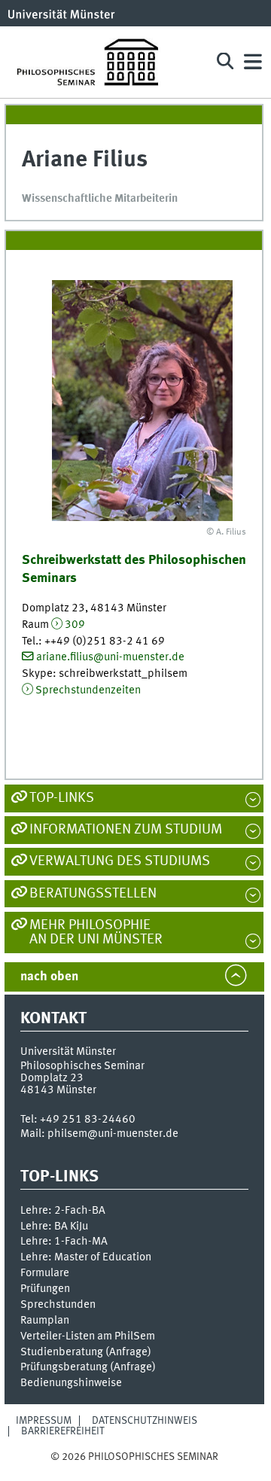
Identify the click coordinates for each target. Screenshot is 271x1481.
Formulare (44, 1273)
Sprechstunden (58, 1305)
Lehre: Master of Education (85, 1257)
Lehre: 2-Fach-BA (62, 1211)
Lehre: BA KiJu (54, 1226)
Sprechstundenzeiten (88, 690)
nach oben (49, 977)
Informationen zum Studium (125, 829)
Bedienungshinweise (71, 1383)
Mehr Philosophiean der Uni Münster (96, 932)
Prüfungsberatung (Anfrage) (88, 1367)
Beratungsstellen (93, 893)
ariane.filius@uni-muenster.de (110, 657)
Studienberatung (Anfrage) (85, 1352)
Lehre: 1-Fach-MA (64, 1242)
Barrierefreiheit (63, 1431)
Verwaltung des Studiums (119, 861)
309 (75, 625)
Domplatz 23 (52, 1078)
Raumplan (44, 1321)
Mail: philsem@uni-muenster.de (99, 1134)
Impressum (44, 1420)
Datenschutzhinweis (144, 1420)
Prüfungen (45, 1289)
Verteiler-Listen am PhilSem (87, 1336)
